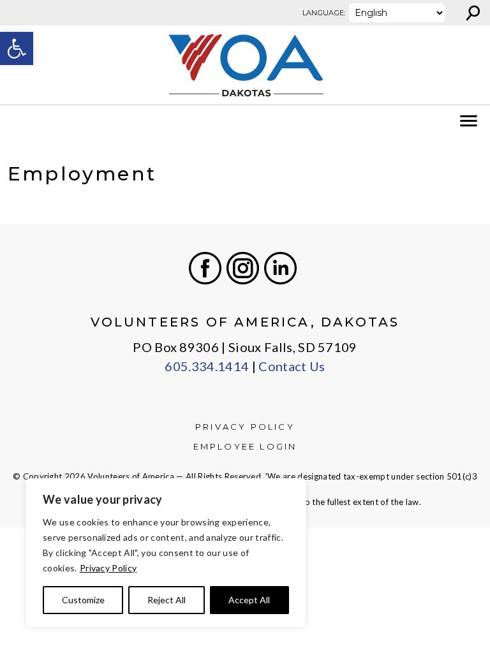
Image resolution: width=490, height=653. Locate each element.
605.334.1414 (207, 366)
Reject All (166, 599)
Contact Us (291, 366)
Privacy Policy (108, 567)
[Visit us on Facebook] (205, 268)
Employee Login (245, 446)
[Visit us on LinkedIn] (280, 268)
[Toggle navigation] (18, 121)
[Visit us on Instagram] (242, 268)
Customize (83, 599)
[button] (16, 48)
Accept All (249, 599)
